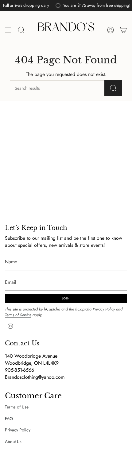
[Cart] (123, 30)
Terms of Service (18, 315)
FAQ (9, 418)
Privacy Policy (104, 309)
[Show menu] (8, 30)
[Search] (113, 88)
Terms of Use (17, 407)
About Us (13, 441)
